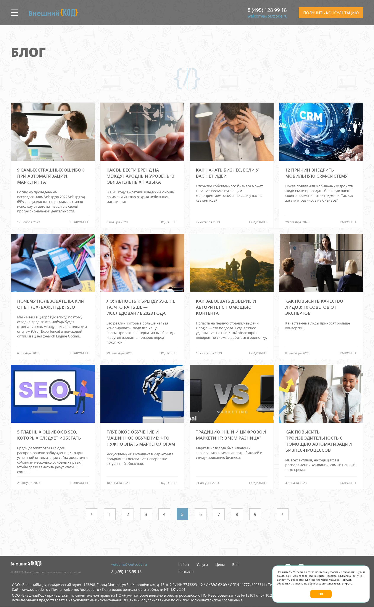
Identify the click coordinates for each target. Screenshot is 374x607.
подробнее (79, 222)
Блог (236, 564)
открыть (347, 583)
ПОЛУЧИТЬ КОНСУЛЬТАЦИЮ (331, 12)
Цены (220, 564)
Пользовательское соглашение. (216, 600)
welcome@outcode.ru (267, 16)
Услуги (202, 564)
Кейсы (183, 564)
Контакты (186, 571)
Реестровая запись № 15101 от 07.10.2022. (243, 595)
